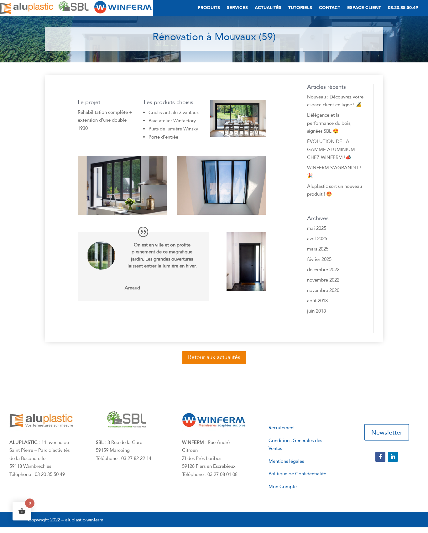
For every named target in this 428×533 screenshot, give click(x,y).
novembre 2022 (323, 280)
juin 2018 (316, 311)
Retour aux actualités (214, 357)
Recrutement (282, 428)
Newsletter (386, 432)
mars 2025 (317, 249)
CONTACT (329, 8)
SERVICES (237, 8)
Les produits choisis (168, 103)
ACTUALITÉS (268, 8)
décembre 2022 (323, 269)
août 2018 (317, 301)
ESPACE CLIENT (364, 8)
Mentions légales (286, 461)
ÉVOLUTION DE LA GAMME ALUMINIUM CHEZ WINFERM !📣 (331, 149)
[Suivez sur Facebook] (380, 457)
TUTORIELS (300, 8)
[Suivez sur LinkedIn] (393, 457)
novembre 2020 (323, 290)
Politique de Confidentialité (297, 474)
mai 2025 (316, 228)
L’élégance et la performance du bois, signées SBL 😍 (329, 123)
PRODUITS (209, 8)
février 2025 (319, 259)
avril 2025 (317, 238)
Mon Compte (283, 486)
